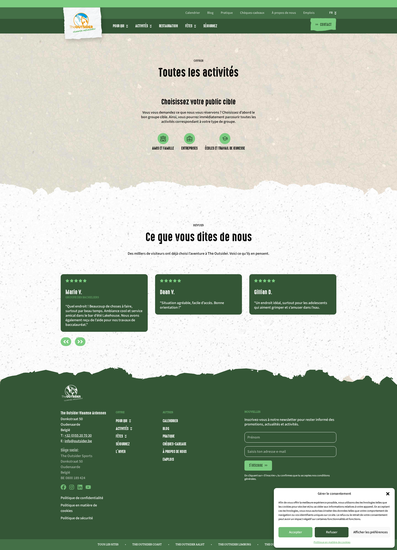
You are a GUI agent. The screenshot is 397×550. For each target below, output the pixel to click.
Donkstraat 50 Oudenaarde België (72, 424)
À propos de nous (284, 13)
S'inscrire (258, 465)
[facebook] (63, 488)
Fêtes (188, 26)
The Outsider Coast (147, 544)
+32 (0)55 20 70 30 (78, 435)
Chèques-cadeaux (252, 13)
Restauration (168, 26)
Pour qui (118, 26)
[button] (388, 493)
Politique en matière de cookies (332, 542)
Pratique (227, 13)
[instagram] (71, 488)
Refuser (331, 532)
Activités (141, 26)
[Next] (80, 341)
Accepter (295, 532)
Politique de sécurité (77, 518)
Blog (210, 13)
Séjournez (210, 26)
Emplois (309, 13)
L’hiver (120, 451)
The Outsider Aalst (190, 544)
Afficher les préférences (370, 532)
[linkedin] (80, 488)
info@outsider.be (78, 441)
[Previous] (66, 341)
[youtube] (88, 488)
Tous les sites (108, 544)
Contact (323, 24)
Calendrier (192, 13)
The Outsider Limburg (234, 544)
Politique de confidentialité (82, 497)
